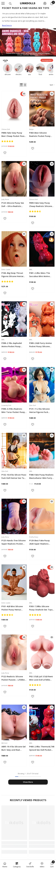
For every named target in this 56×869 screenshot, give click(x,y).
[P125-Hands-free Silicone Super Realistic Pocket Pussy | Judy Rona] (14, 516)
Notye (31, 129)
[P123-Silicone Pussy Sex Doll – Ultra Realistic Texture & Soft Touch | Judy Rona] (14, 179)
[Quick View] (24, 94)
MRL (30, 269)
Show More (28, 782)
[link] (14, 846)
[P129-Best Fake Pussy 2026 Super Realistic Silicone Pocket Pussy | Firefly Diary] (42, 516)
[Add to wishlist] (5, 153)
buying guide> (47, 60)
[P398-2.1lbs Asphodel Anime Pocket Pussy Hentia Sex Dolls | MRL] (14, 319)
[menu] (3, 3)
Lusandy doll (6, 405)
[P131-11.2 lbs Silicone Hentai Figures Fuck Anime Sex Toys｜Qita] (42, 385)
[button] (21, 85)
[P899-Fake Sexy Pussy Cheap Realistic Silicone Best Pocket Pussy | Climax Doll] (42, 179)
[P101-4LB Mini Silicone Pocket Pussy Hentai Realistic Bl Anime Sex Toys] (14, 582)
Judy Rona (5, 199)
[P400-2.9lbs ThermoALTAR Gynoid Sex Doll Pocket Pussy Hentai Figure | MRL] (42, 722)
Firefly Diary (33, 537)
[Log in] (45, 3)
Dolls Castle (5, 269)
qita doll (32, 405)
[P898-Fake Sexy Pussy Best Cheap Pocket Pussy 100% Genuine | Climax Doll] (14, 108)
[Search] (10, 3)
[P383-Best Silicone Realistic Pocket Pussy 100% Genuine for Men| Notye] (42, 108)
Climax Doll (5, 129)
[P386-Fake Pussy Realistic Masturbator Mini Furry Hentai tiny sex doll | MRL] (42, 450)
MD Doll (4, 743)
